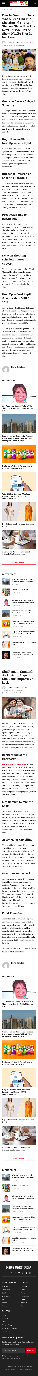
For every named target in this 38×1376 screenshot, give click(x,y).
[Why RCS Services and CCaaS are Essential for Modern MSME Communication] (19, 481)
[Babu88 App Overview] (6, 592)
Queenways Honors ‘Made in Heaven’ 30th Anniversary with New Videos (23, 655)
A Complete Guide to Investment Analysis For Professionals (16, 553)
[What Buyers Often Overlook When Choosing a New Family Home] (6, 581)
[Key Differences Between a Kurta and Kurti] (19, 511)
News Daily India (14, 42)
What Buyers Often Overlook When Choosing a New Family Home (22, 581)
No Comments (8, 45)
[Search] (35, 3)
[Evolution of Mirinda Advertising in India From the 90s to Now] (19, 454)
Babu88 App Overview (20, 590)
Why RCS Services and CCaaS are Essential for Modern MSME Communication (16, 496)
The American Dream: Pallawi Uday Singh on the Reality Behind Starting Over (17, 408)
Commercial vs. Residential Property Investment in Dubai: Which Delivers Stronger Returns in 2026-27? (18, 438)
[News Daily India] (19, 3)
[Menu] (3, 3)
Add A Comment (19, 562)
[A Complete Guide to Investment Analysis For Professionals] (19, 539)
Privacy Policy (9, 1358)
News (32, 42)
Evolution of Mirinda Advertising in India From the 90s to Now (17, 467)
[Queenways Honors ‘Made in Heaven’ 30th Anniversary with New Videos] (6, 655)
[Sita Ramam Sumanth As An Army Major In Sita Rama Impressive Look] (19, 708)
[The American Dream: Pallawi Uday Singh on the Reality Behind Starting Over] (19, 393)
